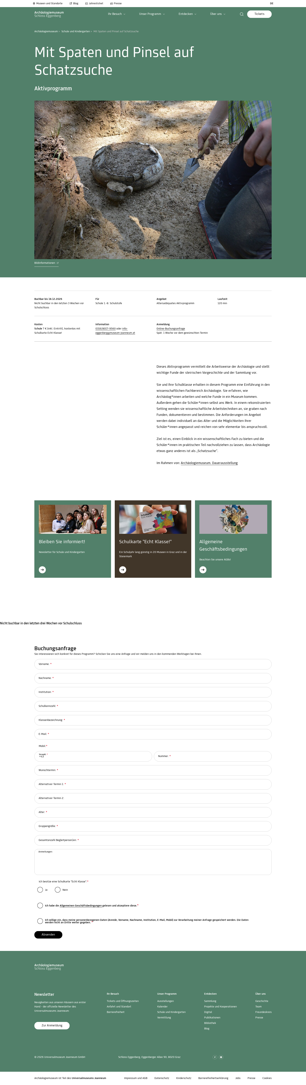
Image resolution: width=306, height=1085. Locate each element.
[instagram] (221, 1057)
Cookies (267, 1078)
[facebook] (215, 1057)
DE (271, 3)
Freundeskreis (263, 1012)
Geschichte (261, 1001)
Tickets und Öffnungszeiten (123, 1001)
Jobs (237, 1078)
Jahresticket (96, 3)
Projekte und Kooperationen (220, 1006)
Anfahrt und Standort (119, 1006)
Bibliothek (210, 1023)
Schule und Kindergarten (75, 31)
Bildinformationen (45, 263)
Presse (118, 3)
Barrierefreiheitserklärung (213, 1078)
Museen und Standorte (49, 3)
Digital (208, 1012)
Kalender (162, 1006)
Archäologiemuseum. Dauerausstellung (209, 463)
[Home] (49, 14)
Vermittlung (164, 1017)
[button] (116, 14)
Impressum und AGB (135, 1078)
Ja (46, 890)
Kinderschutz (183, 1078)
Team (258, 1006)
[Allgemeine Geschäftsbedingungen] (202, 569)
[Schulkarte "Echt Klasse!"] (122, 569)
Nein (65, 890)
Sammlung (210, 1001)
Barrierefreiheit (115, 1012)
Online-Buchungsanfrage (171, 328)
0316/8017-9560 (105, 328)
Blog (75, 3)
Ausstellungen (165, 1001)
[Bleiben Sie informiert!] (42, 569)
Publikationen (212, 1017)
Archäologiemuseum (46, 31)
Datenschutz (161, 1078)
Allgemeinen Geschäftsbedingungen (81, 905)
